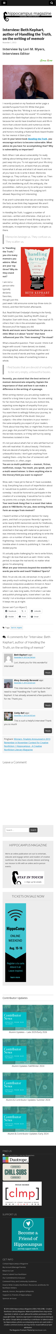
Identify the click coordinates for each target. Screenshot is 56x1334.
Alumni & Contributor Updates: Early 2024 (28, 1133)
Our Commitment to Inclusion (14, 1278)
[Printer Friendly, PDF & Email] (46, 60)
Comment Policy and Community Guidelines (20, 1281)
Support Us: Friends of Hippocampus (17, 1295)
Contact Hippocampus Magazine (15, 1263)
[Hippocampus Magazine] (28, 15)
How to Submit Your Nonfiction (14, 1274)
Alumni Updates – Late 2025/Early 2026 (28, 1032)
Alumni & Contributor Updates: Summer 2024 (28, 1099)
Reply (48, 672)
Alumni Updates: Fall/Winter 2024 (28, 1066)
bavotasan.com (40, 1330)
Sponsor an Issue (10, 1298)
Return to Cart (8, 1271)
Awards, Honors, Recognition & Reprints (18, 1291)
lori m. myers (16, 627)
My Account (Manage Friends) (14, 1267)
